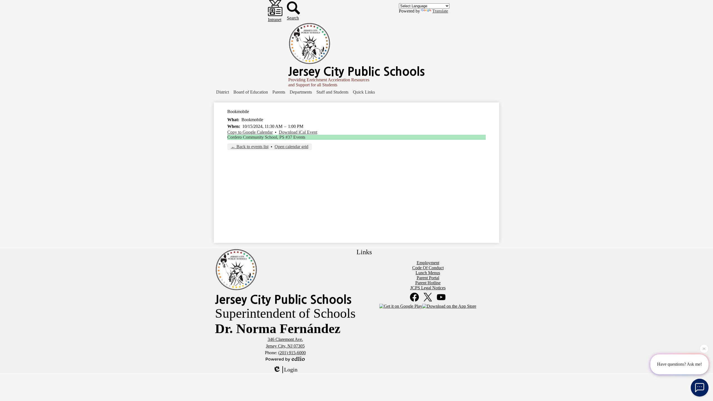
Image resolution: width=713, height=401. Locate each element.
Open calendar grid (291, 146)
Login (290, 369)
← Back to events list (249, 146)
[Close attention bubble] (704, 348)
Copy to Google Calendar (250, 132)
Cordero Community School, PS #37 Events (266, 137)
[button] (222, 92)
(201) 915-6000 (292, 352)
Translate (440, 11)
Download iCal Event (298, 132)
